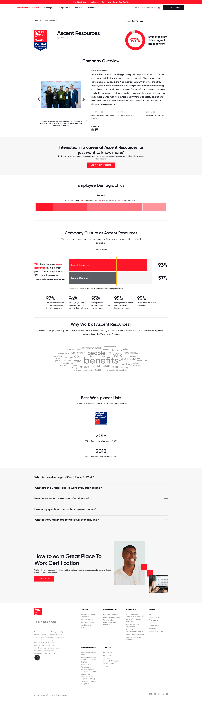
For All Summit (86, 625)
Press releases (154, 626)
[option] (61, 99)
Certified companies (110, 614)
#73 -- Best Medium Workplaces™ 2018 (101, 456)
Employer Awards (87, 619)
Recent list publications (111, 617)
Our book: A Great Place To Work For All (112, 662)
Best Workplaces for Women (135, 631)
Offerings (84, 609)
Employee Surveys (87, 622)
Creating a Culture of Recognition (88, 683)
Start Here (44, 579)
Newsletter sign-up (156, 631)
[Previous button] (38, 99)
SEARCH (153, 8)
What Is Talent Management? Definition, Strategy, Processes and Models (89, 668)
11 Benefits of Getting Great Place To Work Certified (88, 660)
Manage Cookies (49, 653)
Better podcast (154, 617)
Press (42, 637)
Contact (142, 8)
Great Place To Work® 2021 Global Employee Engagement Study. (99, 288)
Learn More (101, 250)
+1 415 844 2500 (45, 622)
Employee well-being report (88, 654)
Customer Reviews (87, 628)
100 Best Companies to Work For (135, 615)
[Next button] (84, 99)
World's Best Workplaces (135, 634)
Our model (107, 655)
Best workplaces (110, 609)
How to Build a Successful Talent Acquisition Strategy (88, 676)
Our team (106, 658)
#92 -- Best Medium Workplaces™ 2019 (101, 441)
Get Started (173, 8)
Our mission (107, 652)
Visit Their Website (101, 165)
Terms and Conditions (41, 632)
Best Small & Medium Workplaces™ (133, 625)
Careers (43, 634)
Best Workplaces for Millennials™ (133, 638)
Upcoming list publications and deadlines (109, 622)
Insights (152, 609)
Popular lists (131, 609)
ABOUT (137, 8)
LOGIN (148, 8)
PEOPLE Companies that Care (133, 620)
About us (107, 647)
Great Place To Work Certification (88, 615)
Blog (150, 614)
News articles (154, 623)
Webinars (152, 628)
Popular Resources (88, 647)
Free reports (153, 620)
